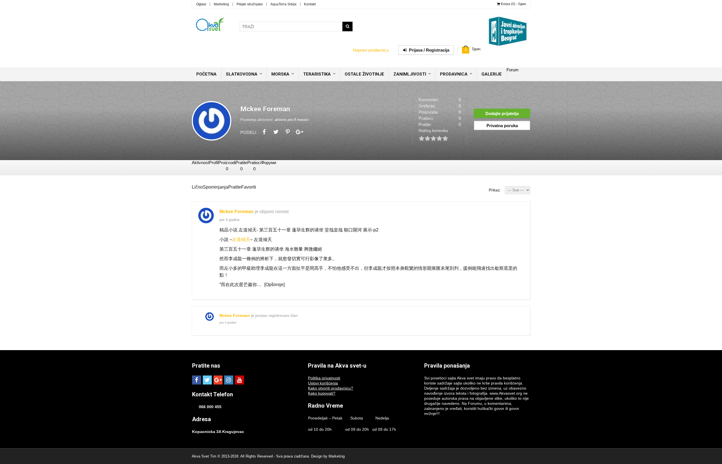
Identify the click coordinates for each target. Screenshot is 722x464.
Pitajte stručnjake (250, 4)
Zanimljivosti (409, 74)
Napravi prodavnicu (371, 50)
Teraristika (317, 74)
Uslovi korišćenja (323, 383)
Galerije (491, 74)
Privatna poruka (502, 125)
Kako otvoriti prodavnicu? (330, 388)
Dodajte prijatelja (502, 113)
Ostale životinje (364, 74)
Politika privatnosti (324, 378)
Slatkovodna (241, 74)
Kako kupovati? (321, 393)
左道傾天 (241, 239)
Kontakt (310, 4)
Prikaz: (495, 190)
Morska (280, 74)
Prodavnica (454, 74)
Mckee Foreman (236, 211)
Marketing (221, 4)
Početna (206, 74)
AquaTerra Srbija (283, 4)
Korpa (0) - (513, 4)
